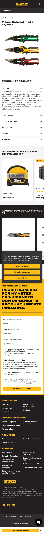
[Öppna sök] (40, 4)
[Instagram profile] (8, 505)
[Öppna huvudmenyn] (4, 4)
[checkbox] (4, 352)
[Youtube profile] (13, 505)
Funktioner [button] (7, 116)
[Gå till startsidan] (22, 4)
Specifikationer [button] (9, 122)
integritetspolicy (8, 381)
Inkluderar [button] (7, 128)
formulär (29, 383)
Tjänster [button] (6, 139)
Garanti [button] (6, 133)
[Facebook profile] (3, 505)
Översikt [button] (6, 88)
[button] (40, 530)
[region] (22, 241)
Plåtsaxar (8, 10)
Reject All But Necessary (22, 272)
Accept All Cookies (22, 278)
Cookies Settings (22, 266)
